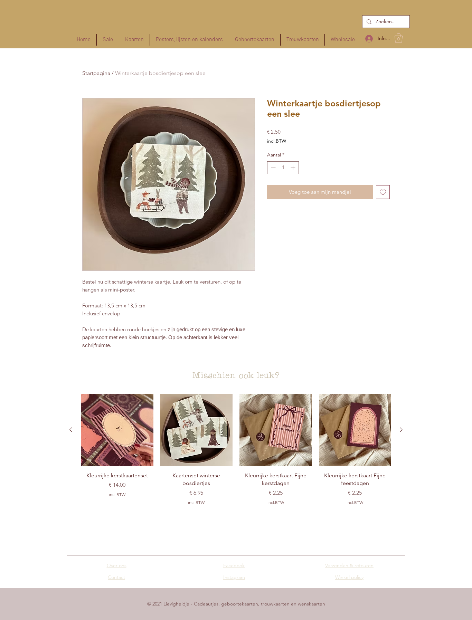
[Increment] (293, 168)
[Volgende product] (401, 430)
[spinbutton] (283, 168)
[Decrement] (272, 168)
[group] (236, 456)
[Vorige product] (71, 430)
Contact (116, 577)
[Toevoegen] (383, 192)
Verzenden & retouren (349, 565)
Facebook (234, 565)
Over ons (116, 565)
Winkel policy (349, 577)
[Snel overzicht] (117, 430)
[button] (399, 37)
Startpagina (96, 73)
